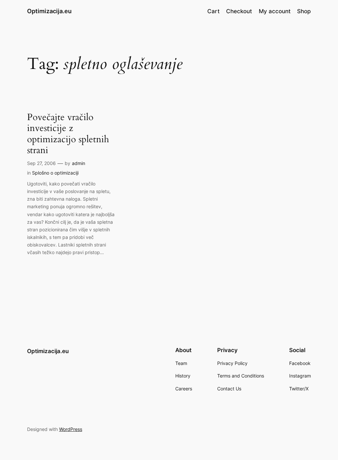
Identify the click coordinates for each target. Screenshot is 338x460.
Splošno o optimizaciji (55, 173)
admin (78, 163)
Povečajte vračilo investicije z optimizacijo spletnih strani (68, 134)
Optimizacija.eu (49, 11)
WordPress (70, 429)
